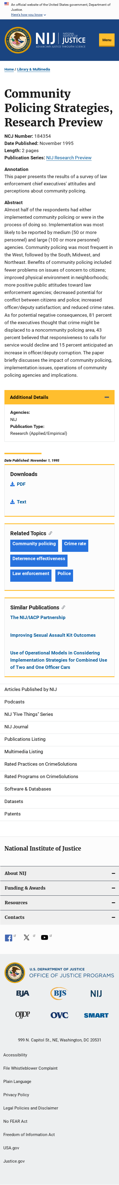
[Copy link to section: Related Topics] (49, 533)
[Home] (60, 40)
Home (9, 69)
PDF (21, 484)
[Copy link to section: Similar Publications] (62, 607)
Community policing (34, 543)
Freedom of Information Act (29, 1134)
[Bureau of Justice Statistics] (59, 1001)
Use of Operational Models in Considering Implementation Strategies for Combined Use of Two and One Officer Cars (58, 660)
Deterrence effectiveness (38, 558)
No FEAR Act (15, 1121)
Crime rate (75, 543)
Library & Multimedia (33, 69)
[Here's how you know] (59, 9)
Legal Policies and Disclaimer (30, 1108)
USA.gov (11, 1147)
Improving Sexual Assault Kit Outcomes (53, 635)
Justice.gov (14, 1161)
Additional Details (29, 397)
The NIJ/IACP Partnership (38, 617)
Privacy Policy (16, 1094)
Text (21, 502)
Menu (106, 40)
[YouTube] (46, 939)
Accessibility (15, 1055)
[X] (28, 939)
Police (64, 573)
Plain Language (17, 1081)
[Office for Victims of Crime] (59, 1019)
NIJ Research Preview (69, 157)
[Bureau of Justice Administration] (22, 998)
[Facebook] (10, 939)
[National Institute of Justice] (96, 998)
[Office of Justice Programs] (18, 40)
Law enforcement (30, 573)
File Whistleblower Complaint (30, 1068)
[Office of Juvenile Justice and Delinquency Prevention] (22, 1020)
